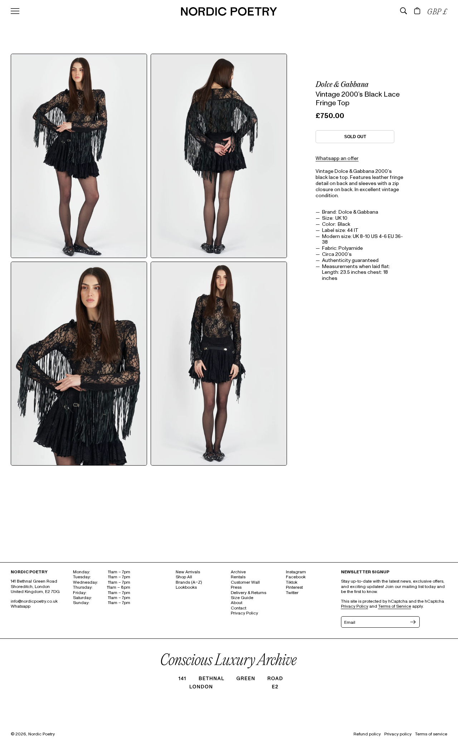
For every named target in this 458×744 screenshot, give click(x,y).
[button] (403, 10)
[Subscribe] (412, 622)
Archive (238, 572)
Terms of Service (394, 606)
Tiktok (291, 582)
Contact (238, 608)
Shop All (184, 577)
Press (236, 587)
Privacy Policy (244, 613)
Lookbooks (186, 587)
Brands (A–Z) (189, 582)
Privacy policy (397, 734)
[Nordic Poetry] (229, 14)
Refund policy (367, 734)
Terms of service (431, 734)
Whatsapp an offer (337, 158)
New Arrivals (188, 572)
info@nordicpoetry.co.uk (34, 601)
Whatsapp (20, 606)
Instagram (296, 572)
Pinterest (294, 587)
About (236, 603)
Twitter (292, 593)
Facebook (296, 577)
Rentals (238, 577)
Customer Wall (245, 582)
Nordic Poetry (41, 734)
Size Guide (242, 598)
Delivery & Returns (248, 593)
